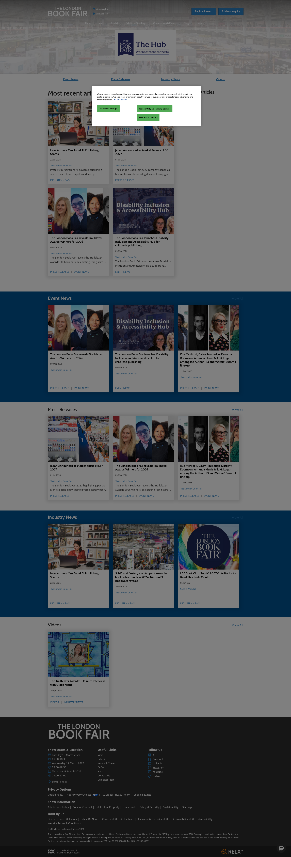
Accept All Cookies (148, 117)
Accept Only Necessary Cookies (155, 108)
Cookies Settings (108, 108)
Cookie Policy (120, 99)
